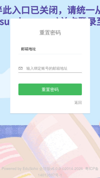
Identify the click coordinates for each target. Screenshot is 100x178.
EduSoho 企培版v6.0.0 (41, 168)
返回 (78, 102)
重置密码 (50, 89)
